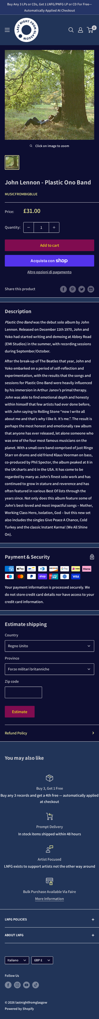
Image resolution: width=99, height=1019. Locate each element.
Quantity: (12, 227)
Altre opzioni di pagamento (49, 271)
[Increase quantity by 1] (54, 227)
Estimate (19, 711)
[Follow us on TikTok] (35, 984)
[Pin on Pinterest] (72, 289)
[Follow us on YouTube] (26, 984)
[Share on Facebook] (63, 289)
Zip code (12, 681)
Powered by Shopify (19, 1008)
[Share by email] (90, 289)
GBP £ (38, 960)
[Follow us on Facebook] (8, 984)
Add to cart (49, 245)
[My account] (80, 30)
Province (12, 658)
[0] (90, 30)
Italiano (12, 960)
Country (11, 635)
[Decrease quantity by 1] (29, 227)
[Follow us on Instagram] (17, 984)
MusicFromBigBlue (21, 194)
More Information (49, 898)
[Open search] (71, 30)
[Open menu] (7, 30)
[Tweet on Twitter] (81, 289)
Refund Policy (16, 733)
